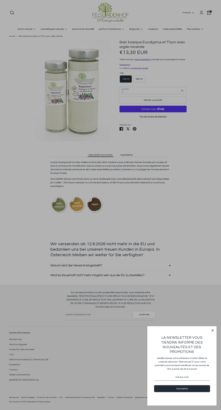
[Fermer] (212, 330)
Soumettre (182, 388)
